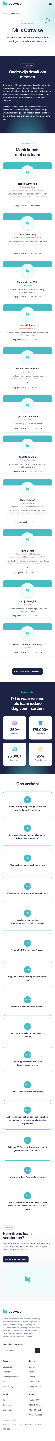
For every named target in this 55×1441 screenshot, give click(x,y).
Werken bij (7, 1410)
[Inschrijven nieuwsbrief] (37, 1350)
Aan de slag (8, 1386)
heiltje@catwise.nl (20, 205)
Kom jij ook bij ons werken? (27, 671)
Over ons (7, 1405)
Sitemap (6, 1424)
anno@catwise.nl (20, 573)
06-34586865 (36, 522)
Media (31, 1372)
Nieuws (32, 1367)
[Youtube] (8, 1429)
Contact (6, 1400)
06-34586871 (36, 205)
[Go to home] (12, 3)
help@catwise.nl (19, 253)
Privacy (38, 1424)
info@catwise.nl (35, 1415)
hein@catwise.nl (20, 522)
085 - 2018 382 (36, 253)
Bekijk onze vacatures (15, 1259)
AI (4, 1381)
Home (5, 13)
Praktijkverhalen (35, 1386)
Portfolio (6, 1372)
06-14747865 (36, 573)
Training (32, 1377)
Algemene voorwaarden (22, 1424)
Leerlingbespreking (11, 1377)
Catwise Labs (34, 1381)
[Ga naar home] (21, 1311)
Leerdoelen (8, 1367)
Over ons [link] (15, 13)
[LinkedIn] (4, 1429)
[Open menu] (50, 3)
